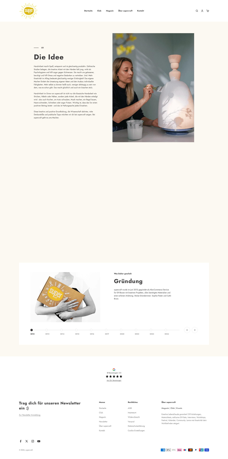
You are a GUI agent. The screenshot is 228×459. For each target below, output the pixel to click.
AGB (130, 408)
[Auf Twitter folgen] (26, 441)
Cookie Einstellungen (136, 430)
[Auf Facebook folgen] (20, 441)
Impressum (132, 412)
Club (99, 10)
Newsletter (103, 421)
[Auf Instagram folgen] (32, 441)
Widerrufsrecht (134, 417)
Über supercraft (125, 10)
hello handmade (43, 215)
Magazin (110, 10)
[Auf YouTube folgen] (38, 441)
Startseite (88, 10)
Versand (131, 421)
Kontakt (140, 10)
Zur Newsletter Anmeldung (29, 415)
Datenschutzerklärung (136, 426)
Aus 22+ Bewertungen (114, 380)
